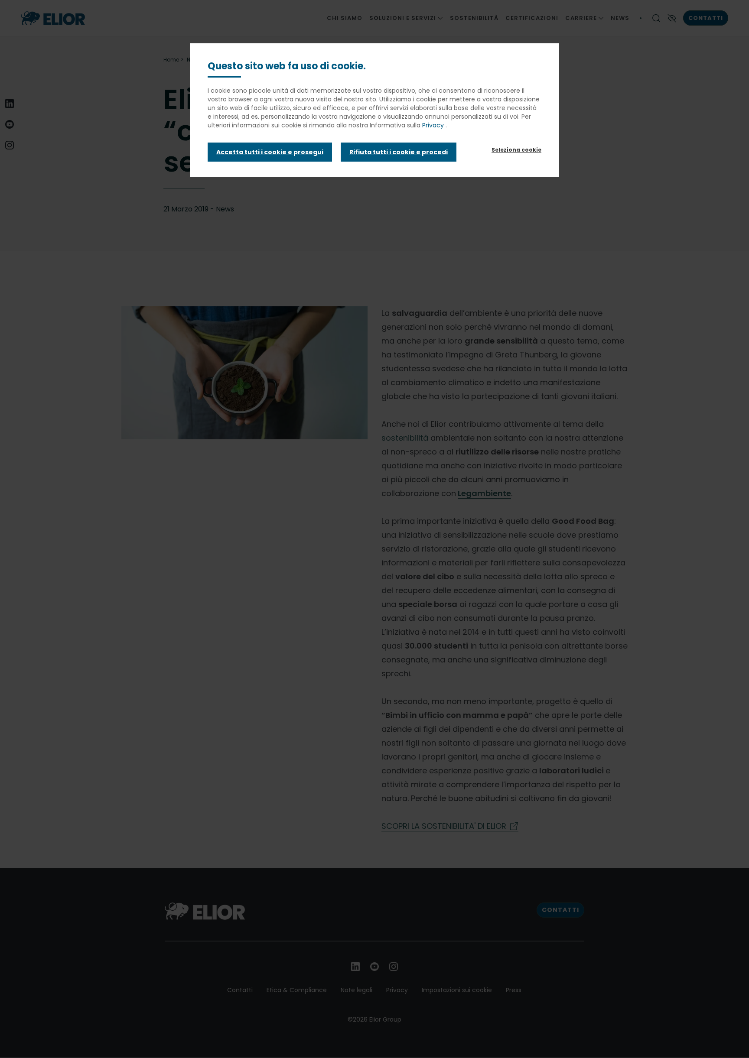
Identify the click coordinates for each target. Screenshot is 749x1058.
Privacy (434, 125)
